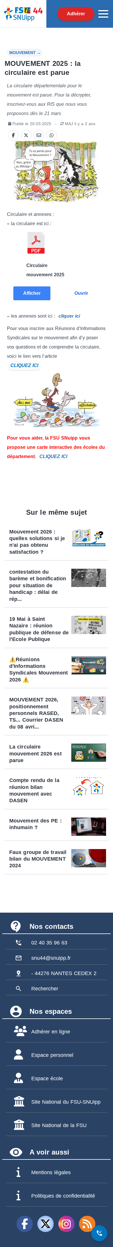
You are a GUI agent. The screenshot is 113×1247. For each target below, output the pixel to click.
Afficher (32, 293)
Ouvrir (81, 293)
